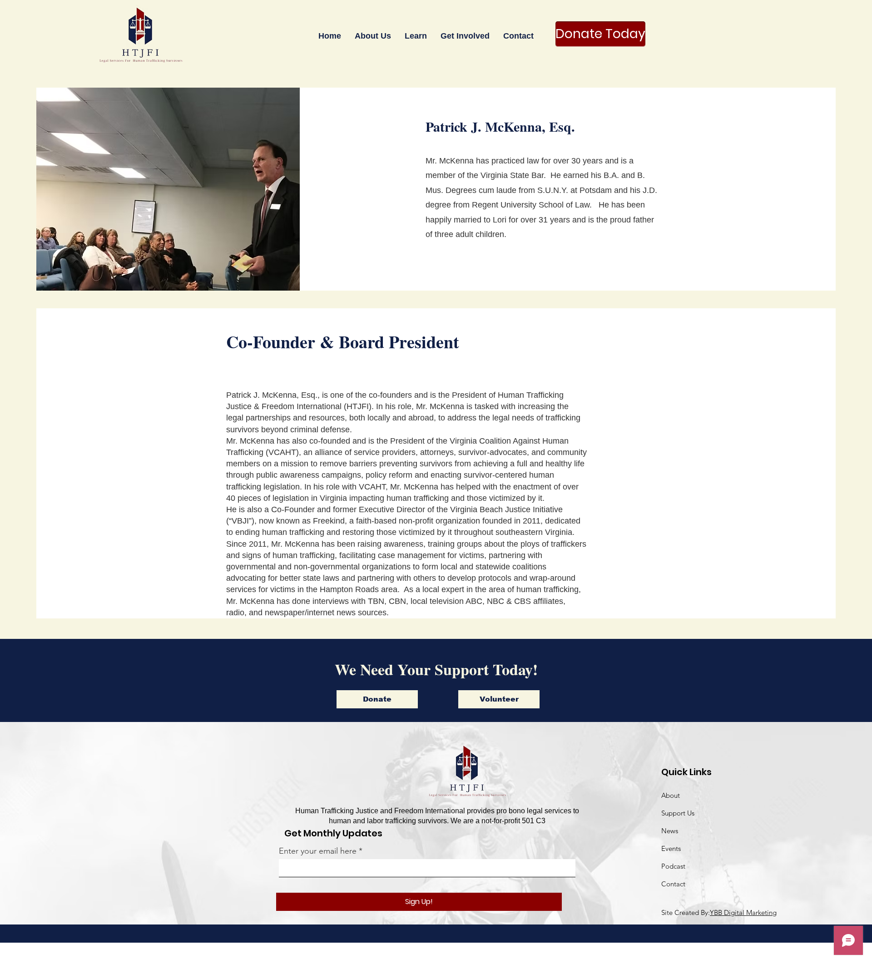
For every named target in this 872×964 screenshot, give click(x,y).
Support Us (677, 813)
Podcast (673, 866)
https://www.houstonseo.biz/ (381, 954)
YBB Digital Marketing (743, 912)
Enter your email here (318, 851)
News (669, 830)
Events (671, 848)
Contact (673, 884)
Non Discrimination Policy (456, 954)
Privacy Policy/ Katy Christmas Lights (542, 954)
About (670, 795)
